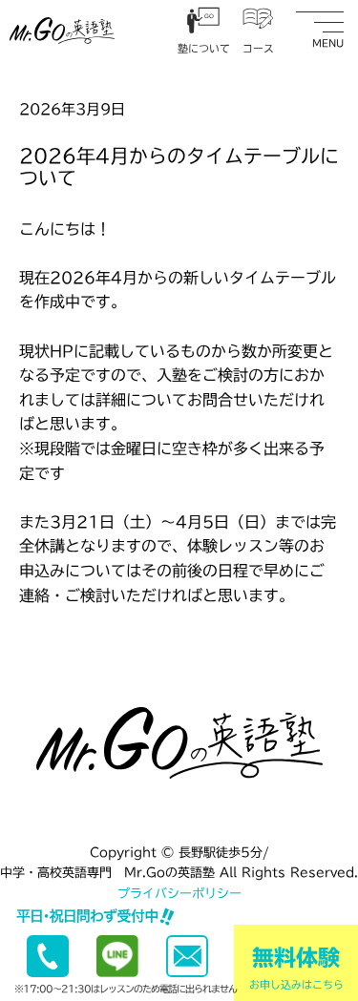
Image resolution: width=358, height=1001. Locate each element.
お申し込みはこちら (296, 968)
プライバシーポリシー (179, 893)
